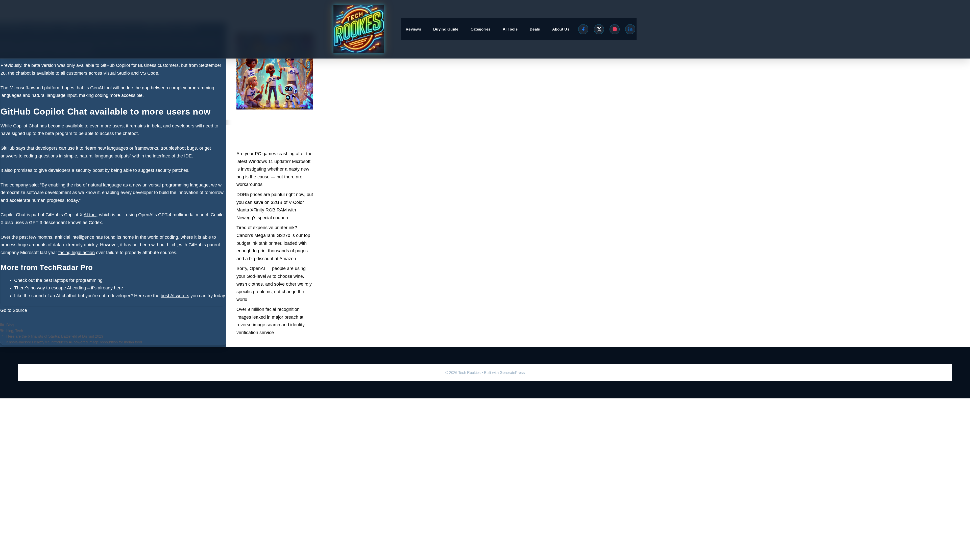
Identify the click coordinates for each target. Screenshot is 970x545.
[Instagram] (615, 29)
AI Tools (510, 29)
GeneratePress (512, 372)
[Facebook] (583, 29)
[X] (599, 29)
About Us (560, 29)
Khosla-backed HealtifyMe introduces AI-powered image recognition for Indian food (74, 342)
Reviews (413, 29)
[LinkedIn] (630, 29)
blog (9, 331)
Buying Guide (445, 29)
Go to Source (13, 310)
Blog (10, 325)
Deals (535, 29)
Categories (481, 29)
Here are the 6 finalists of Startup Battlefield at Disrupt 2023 (54, 336)
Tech (19, 331)
